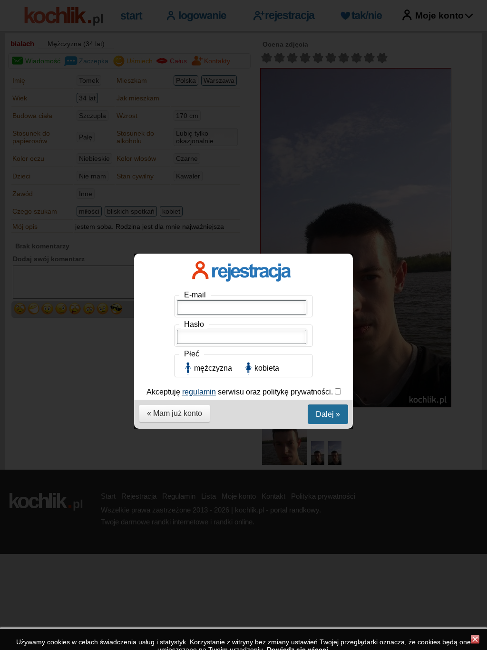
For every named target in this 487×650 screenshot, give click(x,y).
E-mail (195, 295)
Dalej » (328, 414)
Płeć (191, 354)
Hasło (194, 324)
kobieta (266, 368)
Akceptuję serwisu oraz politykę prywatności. (240, 392)
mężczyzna (213, 368)
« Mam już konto (174, 413)
